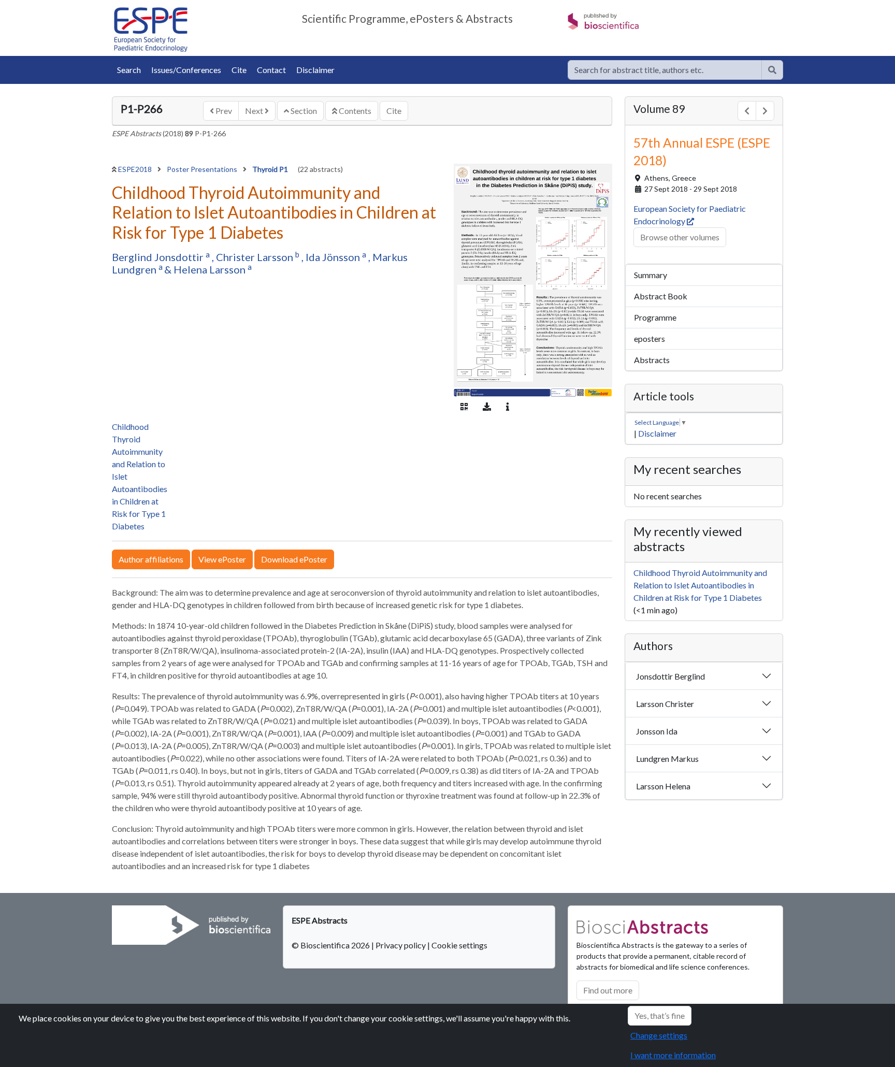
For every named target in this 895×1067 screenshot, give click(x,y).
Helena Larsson (211, 269)
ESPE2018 (135, 169)
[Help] (772, 70)
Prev (223, 111)
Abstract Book (660, 296)
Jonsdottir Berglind (670, 676)
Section (303, 111)
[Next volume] (765, 111)
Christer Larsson (255, 257)
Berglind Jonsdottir (159, 257)
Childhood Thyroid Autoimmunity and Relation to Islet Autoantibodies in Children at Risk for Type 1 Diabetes (700, 585)
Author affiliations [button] (151, 559)
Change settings (658, 1035)
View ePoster (222, 559)
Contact (271, 70)
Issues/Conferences (186, 70)
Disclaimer (315, 70)
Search (129, 70)
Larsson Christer (665, 704)
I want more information (673, 1055)
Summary (650, 275)
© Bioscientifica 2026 (331, 945)
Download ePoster (294, 559)
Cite (239, 70)
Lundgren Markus (667, 758)
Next (255, 111)
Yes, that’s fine (659, 1015)
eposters (649, 338)
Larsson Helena (663, 786)
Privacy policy (401, 945)
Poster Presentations (203, 169)
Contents (354, 111)
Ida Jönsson (334, 257)
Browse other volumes (679, 237)
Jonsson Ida (656, 731)
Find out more (607, 990)
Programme (655, 317)
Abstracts (652, 360)
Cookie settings (459, 945)
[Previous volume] (747, 111)
